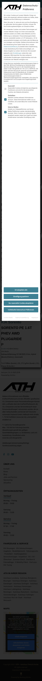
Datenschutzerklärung (11, 46)
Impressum (35, 318)
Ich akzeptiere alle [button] (21, 290)
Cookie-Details (8, 318)
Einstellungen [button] (17, 53)
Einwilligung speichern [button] (21, 296)
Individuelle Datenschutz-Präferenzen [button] (21, 310)
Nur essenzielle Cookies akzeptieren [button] (21, 303)
